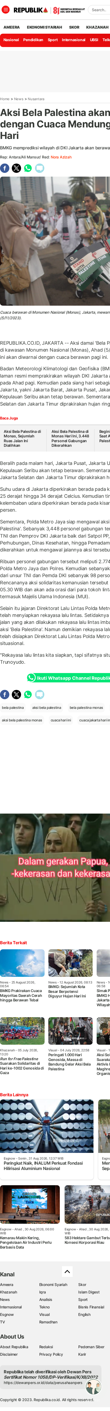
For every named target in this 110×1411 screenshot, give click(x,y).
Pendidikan (33, 39)
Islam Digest (88, 1292)
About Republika (14, 1346)
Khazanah (8, 1292)
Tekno (44, 1307)
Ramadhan (48, 1322)
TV (2, 1322)
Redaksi (46, 1346)
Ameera (6, 1284)
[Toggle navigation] (5, 9)
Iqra (42, 1292)
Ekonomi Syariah (44, 27)
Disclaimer (9, 1354)
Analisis (45, 1299)
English (84, 1314)
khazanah (97, 27)
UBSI (94, 39)
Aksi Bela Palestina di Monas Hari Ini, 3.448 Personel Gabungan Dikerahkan (70, 438)
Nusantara (36, 99)
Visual (44, 1314)
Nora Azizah (61, 157)
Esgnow (7, 1314)
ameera (11, 27)
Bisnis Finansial (91, 1307)
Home (5, 99)
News (18, 99)
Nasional (11, 39)
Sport (53, 39)
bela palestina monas (86, 707)
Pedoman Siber (91, 1346)
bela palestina (13, 707)
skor (74, 27)
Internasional (73, 39)
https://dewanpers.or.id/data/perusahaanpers (43, 1382)
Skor (82, 1284)
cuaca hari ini (61, 720)
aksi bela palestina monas (22, 720)
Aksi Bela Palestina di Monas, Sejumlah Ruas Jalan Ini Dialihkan (22, 438)
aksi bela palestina (46, 707)
